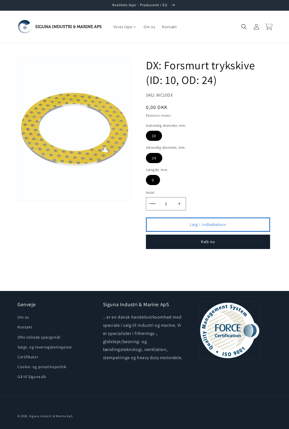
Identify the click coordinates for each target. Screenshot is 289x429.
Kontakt (24, 327)
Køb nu (208, 241)
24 (154, 158)
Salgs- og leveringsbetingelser (44, 347)
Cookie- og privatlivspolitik (42, 366)
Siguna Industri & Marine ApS (51, 416)
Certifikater (27, 356)
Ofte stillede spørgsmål (38, 337)
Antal (150, 192)
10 (154, 135)
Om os (23, 317)
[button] (125, 27)
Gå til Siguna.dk (31, 376)
